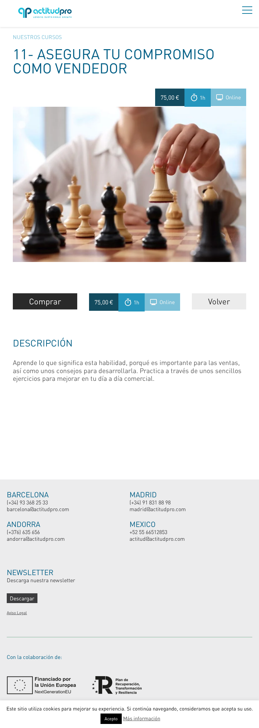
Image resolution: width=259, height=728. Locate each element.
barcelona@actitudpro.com (38, 509)
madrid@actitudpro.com (158, 509)
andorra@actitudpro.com (36, 538)
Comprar (45, 301)
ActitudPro (46, 13)
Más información (141, 718)
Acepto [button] (111, 718)
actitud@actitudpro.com (157, 538)
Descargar (22, 598)
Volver (219, 301)
